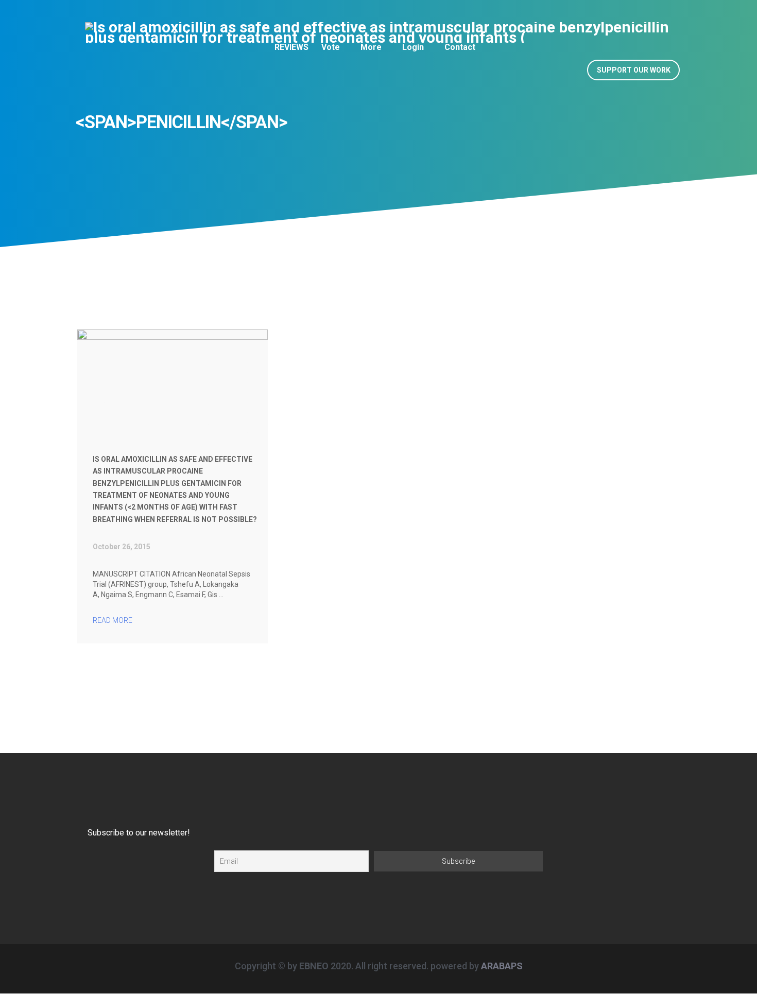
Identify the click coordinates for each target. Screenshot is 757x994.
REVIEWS (291, 47)
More (371, 47)
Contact (459, 47)
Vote (330, 47)
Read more (113, 620)
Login (413, 47)
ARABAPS (502, 966)
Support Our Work (633, 70)
